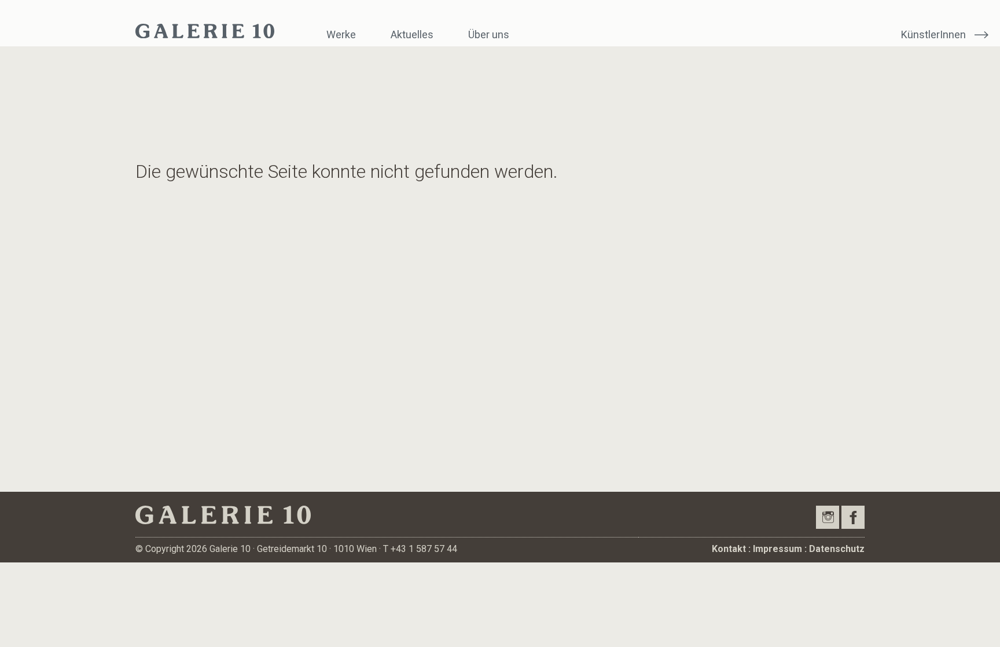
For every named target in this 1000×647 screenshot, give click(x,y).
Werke (341, 34)
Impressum (777, 548)
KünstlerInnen (933, 34)
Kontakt (729, 548)
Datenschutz (837, 548)
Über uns (488, 34)
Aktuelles (412, 34)
